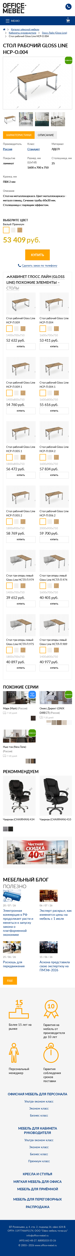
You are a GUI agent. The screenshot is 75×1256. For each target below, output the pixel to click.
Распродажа (37, 1207)
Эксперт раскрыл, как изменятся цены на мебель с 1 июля (56, 914)
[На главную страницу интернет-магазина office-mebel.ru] (14, 8)
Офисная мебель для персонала (37, 1094)
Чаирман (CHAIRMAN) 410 (55, 819)
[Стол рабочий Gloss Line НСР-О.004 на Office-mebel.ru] (37, 83)
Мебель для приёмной (37, 1189)
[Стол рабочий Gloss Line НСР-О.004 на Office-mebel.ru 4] (58, 119)
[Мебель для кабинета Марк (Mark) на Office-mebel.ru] (19, 697)
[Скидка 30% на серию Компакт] (37, 852)
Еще (10, 980)
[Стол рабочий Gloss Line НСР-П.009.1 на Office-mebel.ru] (20, 368)
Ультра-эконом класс (38, 1101)
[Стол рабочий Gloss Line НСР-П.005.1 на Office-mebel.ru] (20, 432)
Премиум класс (39, 1161)
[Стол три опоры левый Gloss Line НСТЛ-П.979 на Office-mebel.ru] (20, 560)
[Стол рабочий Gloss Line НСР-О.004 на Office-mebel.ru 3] (42, 119)
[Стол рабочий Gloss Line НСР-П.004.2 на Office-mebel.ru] (54, 432)
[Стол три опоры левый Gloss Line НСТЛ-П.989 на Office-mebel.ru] (54, 625)
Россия (7, 149)
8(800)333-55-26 (47, 1240)
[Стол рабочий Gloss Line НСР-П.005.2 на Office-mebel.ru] (20, 496)
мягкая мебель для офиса (37, 1181)
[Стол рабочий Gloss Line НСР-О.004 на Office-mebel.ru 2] (26, 119)
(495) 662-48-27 (28, 1240)
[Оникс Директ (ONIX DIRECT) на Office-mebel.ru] (56, 697)
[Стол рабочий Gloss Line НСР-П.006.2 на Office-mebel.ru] (54, 496)
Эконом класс (39, 1108)
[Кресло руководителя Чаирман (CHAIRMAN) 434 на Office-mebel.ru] (19, 795)
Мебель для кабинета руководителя (37, 1130)
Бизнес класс (39, 1115)
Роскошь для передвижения (14, 964)
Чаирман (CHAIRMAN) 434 (19, 819)
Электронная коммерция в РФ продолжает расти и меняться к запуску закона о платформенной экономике (18, 922)
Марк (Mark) (10, 708)
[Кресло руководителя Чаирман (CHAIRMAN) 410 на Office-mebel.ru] (56, 795)
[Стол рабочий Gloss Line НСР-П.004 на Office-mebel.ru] (54, 303)
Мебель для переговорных (37, 1199)
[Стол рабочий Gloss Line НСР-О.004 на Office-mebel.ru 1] (10, 119)
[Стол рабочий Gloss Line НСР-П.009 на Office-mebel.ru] (20, 303)
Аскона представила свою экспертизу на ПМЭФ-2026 (55, 966)
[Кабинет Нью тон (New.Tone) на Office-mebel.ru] (19, 736)
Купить (37, 254)
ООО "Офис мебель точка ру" (51, 1230)
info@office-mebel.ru (37, 1235)
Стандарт (33, 149)
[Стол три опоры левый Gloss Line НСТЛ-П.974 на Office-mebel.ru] (54, 560)
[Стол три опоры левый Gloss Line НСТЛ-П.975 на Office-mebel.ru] (20, 625)
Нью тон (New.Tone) (14, 747)
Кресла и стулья (37, 1174)
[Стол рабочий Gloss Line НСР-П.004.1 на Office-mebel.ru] (54, 368)
